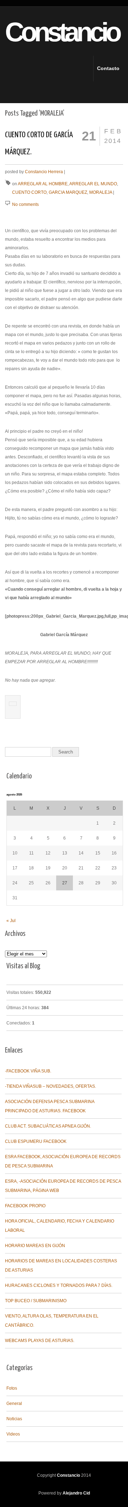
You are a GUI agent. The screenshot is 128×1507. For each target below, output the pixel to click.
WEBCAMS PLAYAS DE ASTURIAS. (39, 1340)
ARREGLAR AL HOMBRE (43, 183)
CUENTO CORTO (29, 192)
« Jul (11, 920)
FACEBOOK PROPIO (25, 1205)
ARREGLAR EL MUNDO (93, 183)
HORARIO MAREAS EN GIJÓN (35, 1245)
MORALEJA (100, 192)
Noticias (14, 1418)
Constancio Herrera (44, 171)
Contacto (103, 68)
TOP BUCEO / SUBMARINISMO (35, 1300)
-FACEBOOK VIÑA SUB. (28, 1071)
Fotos (11, 1388)
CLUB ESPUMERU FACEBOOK (35, 1141)
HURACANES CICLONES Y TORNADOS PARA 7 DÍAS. (58, 1285)
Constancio (50, 32)
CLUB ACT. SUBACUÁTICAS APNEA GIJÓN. (48, 1126)
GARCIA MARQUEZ (68, 192)
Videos (13, 1434)
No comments (25, 204)
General (14, 1403)
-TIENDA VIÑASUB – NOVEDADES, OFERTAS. (50, 1086)
